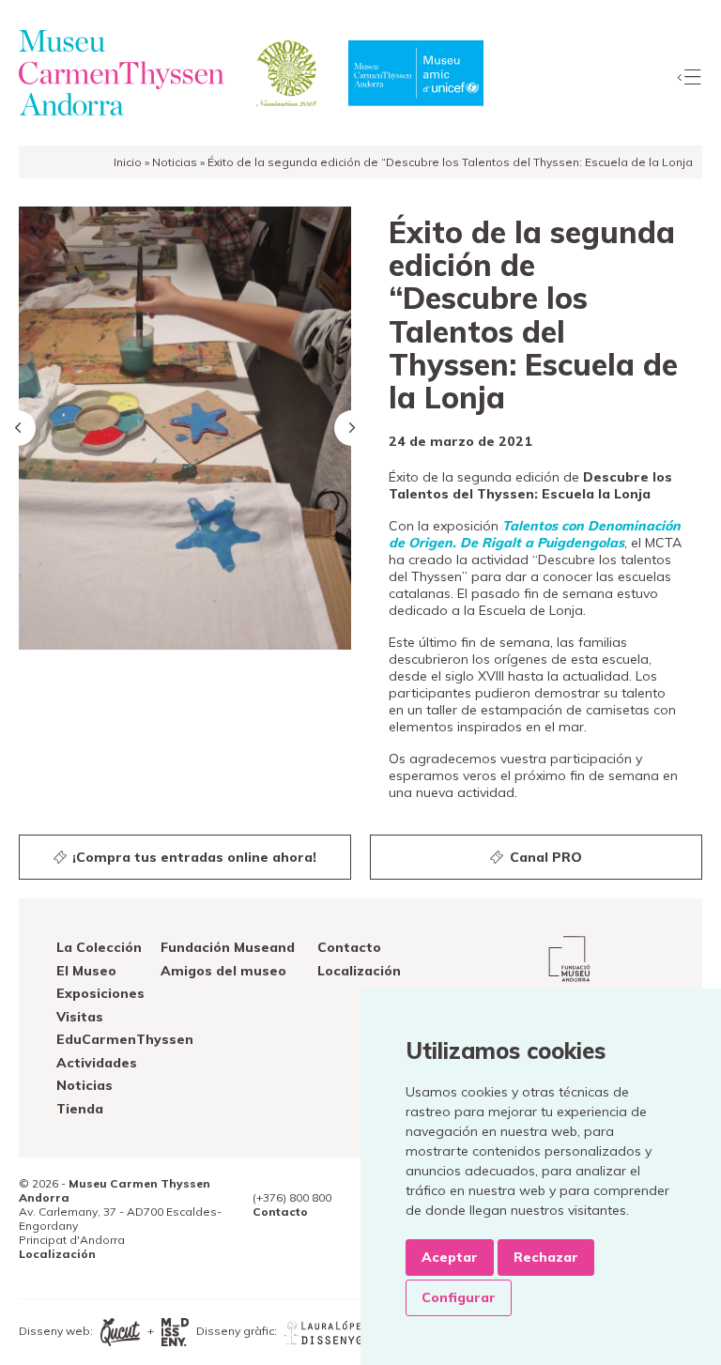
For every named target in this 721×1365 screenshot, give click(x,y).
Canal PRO (544, 857)
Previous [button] (18, 428)
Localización (359, 970)
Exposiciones (100, 993)
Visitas (79, 1016)
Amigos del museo (223, 970)
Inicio (128, 162)
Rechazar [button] (546, 1257)
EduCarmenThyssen (124, 1039)
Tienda (79, 1108)
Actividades (96, 1062)
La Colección (99, 947)
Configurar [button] (459, 1297)
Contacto (349, 947)
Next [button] (352, 428)
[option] (185, 428)
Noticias (174, 162)
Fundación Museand (228, 947)
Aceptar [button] (450, 1257)
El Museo (86, 970)
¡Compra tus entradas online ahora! (192, 857)
